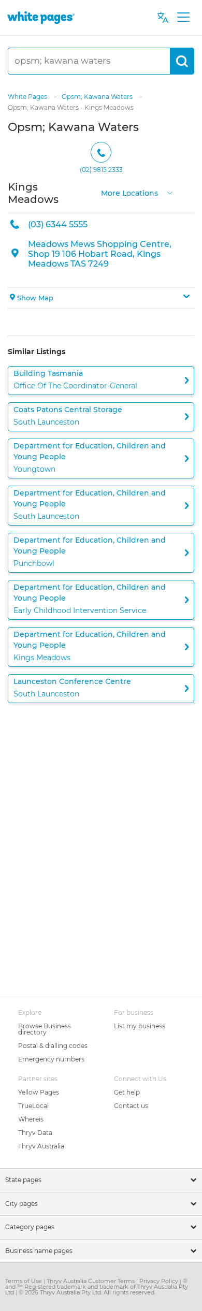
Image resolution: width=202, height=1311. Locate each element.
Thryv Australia (41, 1146)
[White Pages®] (41, 17)
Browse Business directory (44, 1029)
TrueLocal (33, 1106)
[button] (101, 298)
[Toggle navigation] (183, 17)
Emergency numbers (51, 1059)
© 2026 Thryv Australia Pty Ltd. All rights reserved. (87, 1292)
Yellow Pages (38, 1092)
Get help (127, 1092)
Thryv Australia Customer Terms (91, 1281)
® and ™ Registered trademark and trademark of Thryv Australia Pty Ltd (96, 1286)
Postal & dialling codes (53, 1046)
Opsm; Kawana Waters (98, 96)
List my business (139, 1026)
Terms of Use (24, 1281)
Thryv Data (35, 1133)
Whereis (31, 1119)
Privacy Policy (159, 1281)
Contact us (131, 1106)
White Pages (28, 96)
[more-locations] (170, 192)
